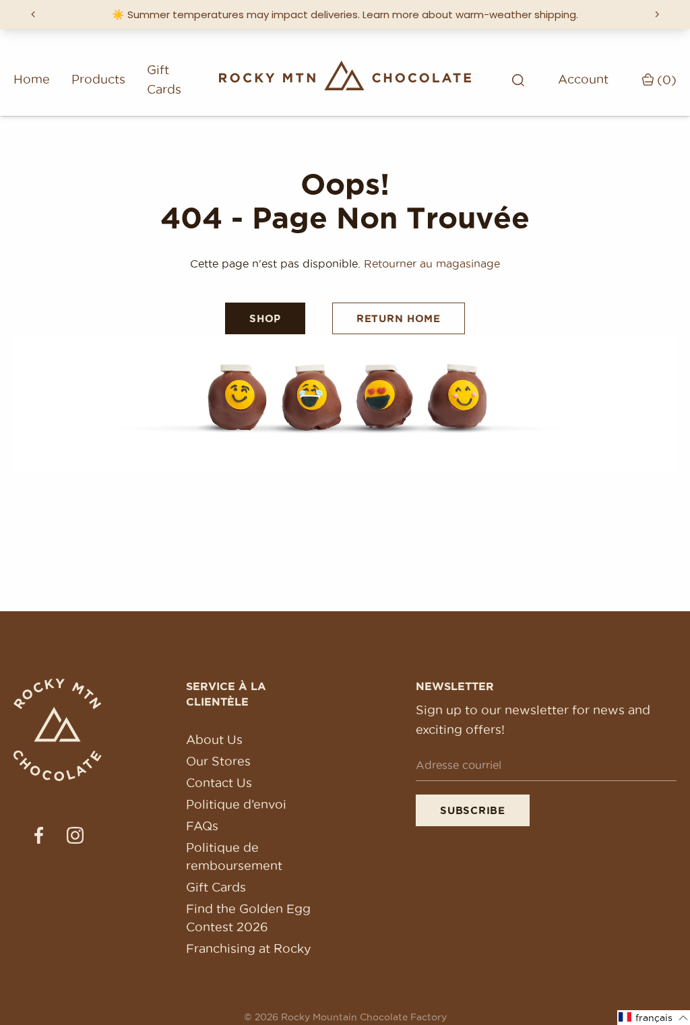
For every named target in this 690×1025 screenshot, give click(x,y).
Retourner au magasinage (432, 263)
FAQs (202, 825)
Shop (265, 318)
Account (583, 79)
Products (98, 79)
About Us (214, 739)
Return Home (398, 318)
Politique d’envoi (236, 804)
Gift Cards (164, 79)
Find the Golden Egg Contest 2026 (248, 917)
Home (31, 79)
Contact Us (219, 782)
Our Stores (218, 761)
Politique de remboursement (234, 856)
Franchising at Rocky (248, 948)
